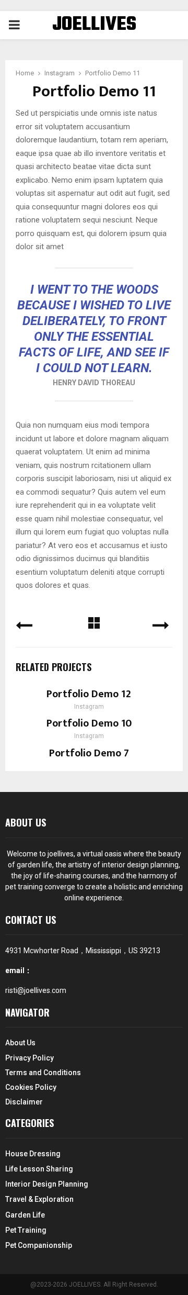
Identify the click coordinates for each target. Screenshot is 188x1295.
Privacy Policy (29, 1058)
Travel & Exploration (39, 1199)
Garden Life (25, 1215)
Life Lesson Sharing (39, 1169)
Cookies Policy (30, 1087)
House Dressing (33, 1153)
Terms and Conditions (43, 1072)
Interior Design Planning (46, 1184)
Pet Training (25, 1230)
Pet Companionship (38, 1245)
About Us (20, 1043)
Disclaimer (24, 1102)
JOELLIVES (94, 25)
